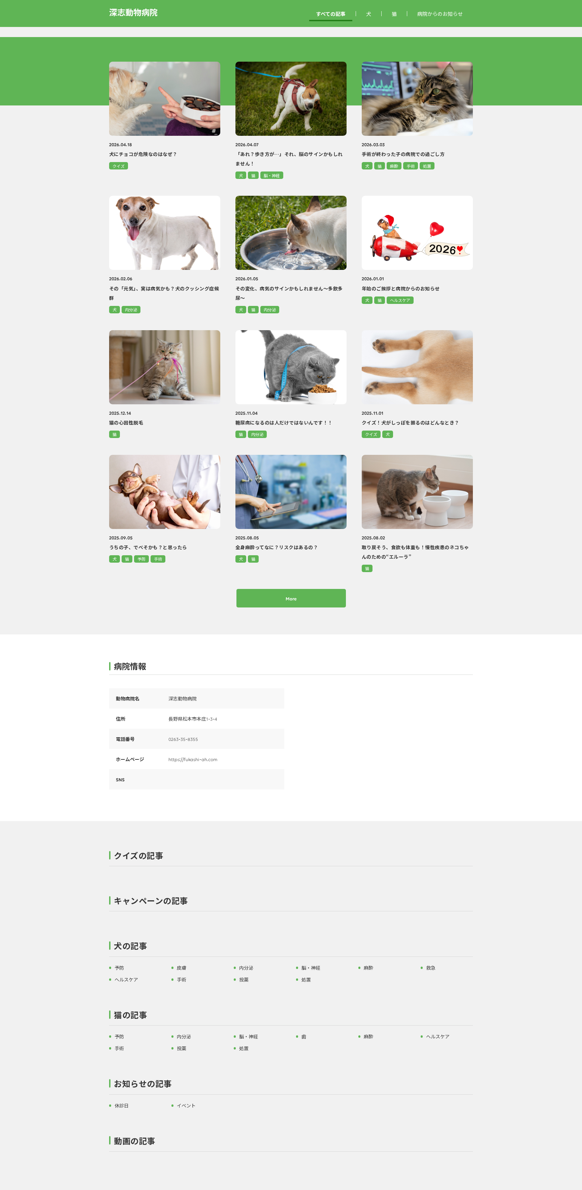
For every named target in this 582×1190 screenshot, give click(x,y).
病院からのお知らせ (440, 13)
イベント (186, 1105)
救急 (430, 967)
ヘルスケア (400, 300)
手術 (411, 166)
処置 (427, 166)
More (291, 598)
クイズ (118, 166)
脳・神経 (272, 175)
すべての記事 (331, 13)
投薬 (244, 979)
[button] (291, 857)
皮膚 (181, 967)
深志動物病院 (133, 12)
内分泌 (131, 309)
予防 (141, 559)
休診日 (122, 1105)
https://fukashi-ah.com (193, 759)
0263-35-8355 (183, 738)
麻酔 (394, 166)
